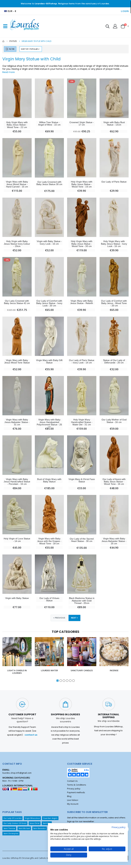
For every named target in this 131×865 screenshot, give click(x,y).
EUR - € (12, 11)
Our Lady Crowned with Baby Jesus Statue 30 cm (49, 183)
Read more (8, 72)
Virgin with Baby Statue (17, 598)
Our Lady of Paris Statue (114, 182)
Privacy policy (73, 788)
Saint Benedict (39, 828)
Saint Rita (47, 823)
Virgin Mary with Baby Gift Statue (49, 361)
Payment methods (76, 792)
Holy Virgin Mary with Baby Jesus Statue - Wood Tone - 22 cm (17, 125)
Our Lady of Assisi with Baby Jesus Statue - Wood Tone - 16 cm (114, 481)
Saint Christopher (11, 833)
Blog (69, 796)
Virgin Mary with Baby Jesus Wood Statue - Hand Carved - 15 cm (17, 184)
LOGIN (125, 11)
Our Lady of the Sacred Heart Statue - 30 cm (82, 540)
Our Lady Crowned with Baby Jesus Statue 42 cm (17, 302)
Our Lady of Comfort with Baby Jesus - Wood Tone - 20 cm (114, 303)
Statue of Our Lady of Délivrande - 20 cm (114, 361)
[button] (107, 26)
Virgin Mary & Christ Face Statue (82, 480)
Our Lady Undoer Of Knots (15, 823)
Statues (13, 41)
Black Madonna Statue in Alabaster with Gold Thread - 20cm (82, 600)
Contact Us (72, 780)
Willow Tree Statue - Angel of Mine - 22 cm (49, 123)
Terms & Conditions (76, 784)
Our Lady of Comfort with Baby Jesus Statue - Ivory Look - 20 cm (49, 303)
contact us (31, 734)
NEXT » (74, 617)
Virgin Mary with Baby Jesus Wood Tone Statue (17, 361)
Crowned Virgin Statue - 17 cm (81, 123)
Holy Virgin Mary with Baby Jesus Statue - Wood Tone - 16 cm (81, 184)
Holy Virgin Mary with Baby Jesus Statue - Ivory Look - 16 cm (114, 243)
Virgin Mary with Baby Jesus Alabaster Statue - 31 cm (16, 422)
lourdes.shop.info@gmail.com (16, 772)
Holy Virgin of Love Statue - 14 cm (17, 539)
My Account (72, 803)
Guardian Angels (50, 818)
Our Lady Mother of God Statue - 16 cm (114, 420)
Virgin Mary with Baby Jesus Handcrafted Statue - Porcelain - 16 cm (17, 481)
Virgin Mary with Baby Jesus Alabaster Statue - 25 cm (114, 541)
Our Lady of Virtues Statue (49, 599)
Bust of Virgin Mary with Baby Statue (49, 480)
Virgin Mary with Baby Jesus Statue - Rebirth (81, 302)
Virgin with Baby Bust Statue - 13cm (114, 123)
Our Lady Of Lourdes (13, 818)
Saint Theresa (9, 828)
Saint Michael (24, 828)
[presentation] (4, 659)
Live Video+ (72, 800)
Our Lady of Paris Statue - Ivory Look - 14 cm (81, 361)
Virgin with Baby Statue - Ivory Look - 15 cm (49, 242)
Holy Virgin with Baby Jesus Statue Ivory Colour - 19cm (17, 243)
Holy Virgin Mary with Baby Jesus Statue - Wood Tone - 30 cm (81, 243)
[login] (115, 26)
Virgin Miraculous (32, 818)
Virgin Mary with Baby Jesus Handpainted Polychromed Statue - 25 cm (49, 423)
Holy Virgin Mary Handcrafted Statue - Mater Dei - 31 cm (81, 422)
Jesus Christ (35, 823)
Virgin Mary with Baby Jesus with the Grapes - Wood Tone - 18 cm (49, 541)
